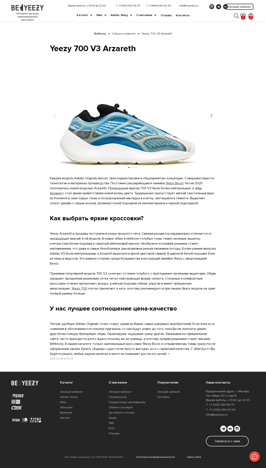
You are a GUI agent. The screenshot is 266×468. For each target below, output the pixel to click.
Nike (99, 15)
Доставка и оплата (121, 412)
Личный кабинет (239, 7)
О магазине (144, 15)
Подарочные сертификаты (127, 402)
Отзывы (166, 15)
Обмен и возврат (121, 407)
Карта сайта (194, 457)
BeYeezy (100, 33)
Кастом (65, 418)
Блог (112, 428)
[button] (211, 115)
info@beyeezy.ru (188, 5)
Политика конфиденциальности (155, 457)
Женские (66, 407)
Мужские (66, 412)
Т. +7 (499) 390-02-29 (158, 5)
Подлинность (118, 397)
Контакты (182, 15)
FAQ (111, 423)
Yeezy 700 (79, 288)
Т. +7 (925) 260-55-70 (128, 5)
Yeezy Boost (175, 183)
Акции (113, 418)
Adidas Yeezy (119, 15)
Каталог (82, 15)
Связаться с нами (227, 441)
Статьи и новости (123, 33)
